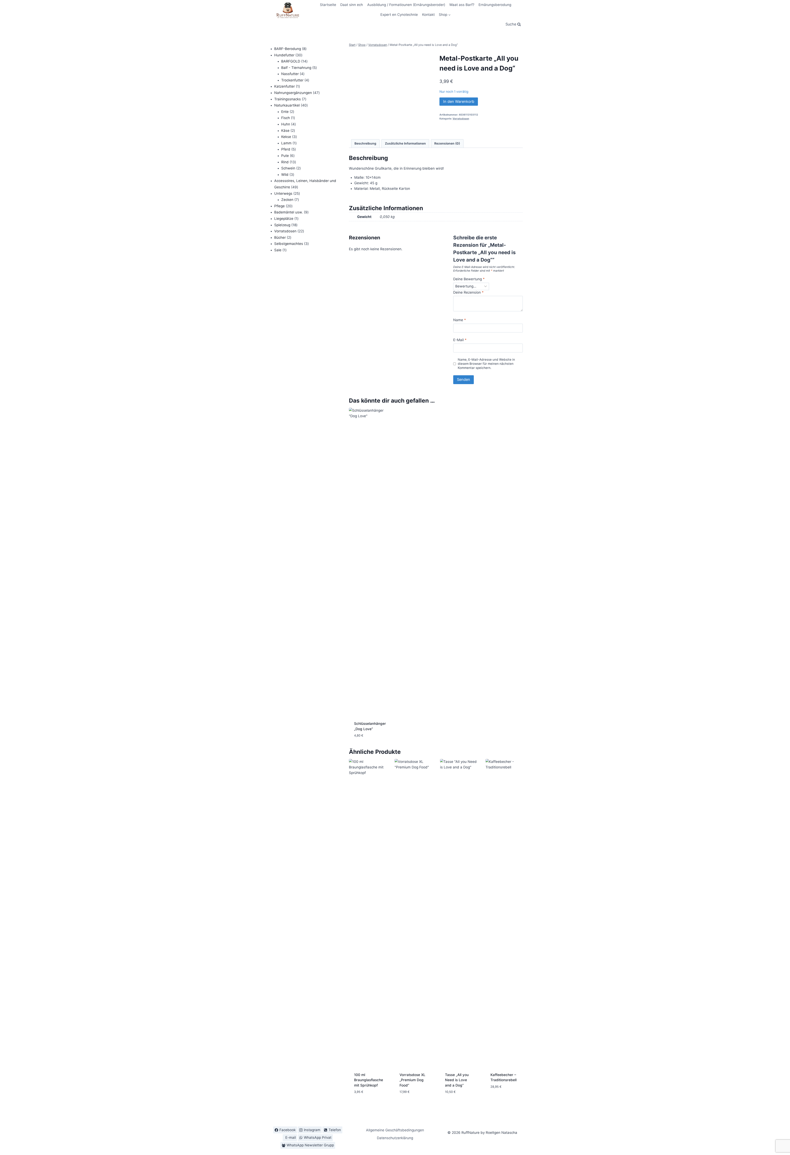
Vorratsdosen (461, 118)
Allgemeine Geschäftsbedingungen (395, 1130)
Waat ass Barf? (461, 5)
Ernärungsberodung (495, 5)
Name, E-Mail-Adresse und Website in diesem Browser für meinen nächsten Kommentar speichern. (486, 364)
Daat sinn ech (351, 5)
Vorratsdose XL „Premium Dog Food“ (412, 1080)
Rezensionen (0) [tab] (447, 143)
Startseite (328, 5)
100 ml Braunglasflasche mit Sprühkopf (368, 1080)
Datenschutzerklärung (395, 1138)
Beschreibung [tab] (365, 143)
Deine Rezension (468, 292)
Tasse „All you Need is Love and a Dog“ (457, 1080)
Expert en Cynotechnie (399, 15)
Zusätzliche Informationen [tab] (405, 143)
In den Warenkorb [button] (500, 1096)
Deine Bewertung (469, 279)
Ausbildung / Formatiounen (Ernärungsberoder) (406, 5)
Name (459, 320)
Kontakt (428, 15)
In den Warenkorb (458, 101)
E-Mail (460, 340)
